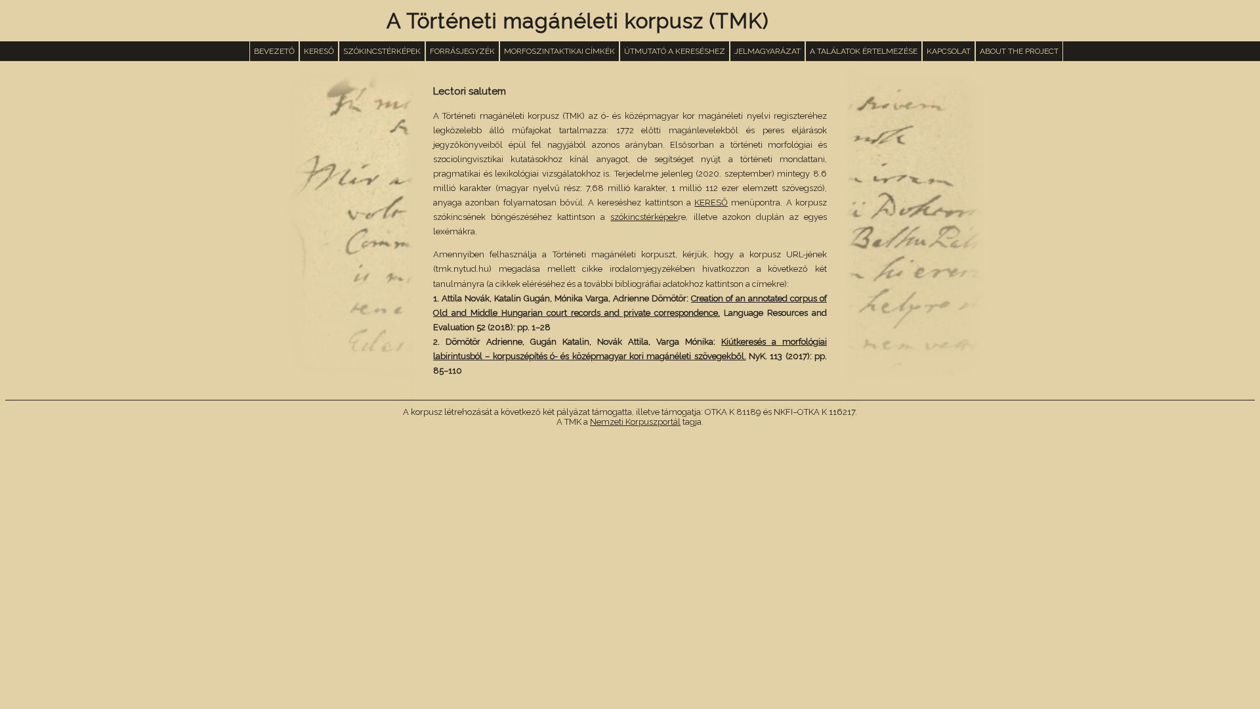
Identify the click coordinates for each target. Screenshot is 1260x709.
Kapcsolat (949, 51)
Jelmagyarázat (767, 51)
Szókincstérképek (382, 51)
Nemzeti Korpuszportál (635, 422)
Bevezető (274, 51)
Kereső (319, 51)
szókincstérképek (644, 217)
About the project (1019, 51)
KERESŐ (711, 202)
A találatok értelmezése (863, 51)
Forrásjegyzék (462, 51)
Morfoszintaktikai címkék (559, 51)
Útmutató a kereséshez (674, 51)
